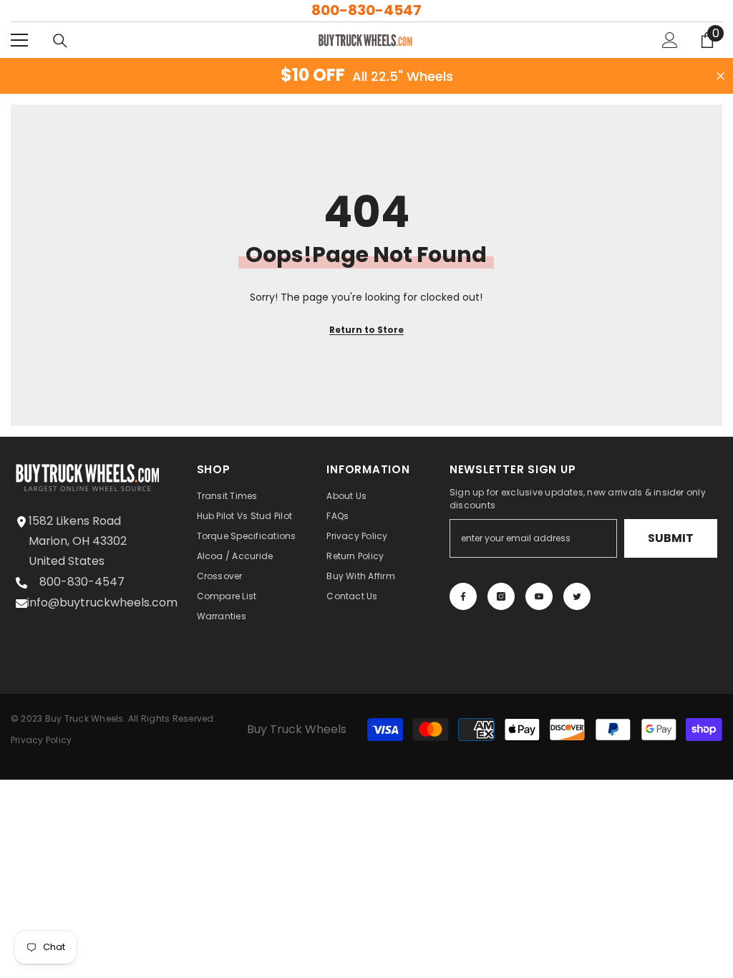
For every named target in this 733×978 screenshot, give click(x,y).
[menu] (19, 40)
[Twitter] (577, 596)
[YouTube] (539, 596)
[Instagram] (501, 596)
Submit (671, 538)
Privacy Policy (41, 740)
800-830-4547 (366, 10)
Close (720, 76)
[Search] (60, 40)
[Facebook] (463, 596)
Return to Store (366, 330)
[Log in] (670, 40)
